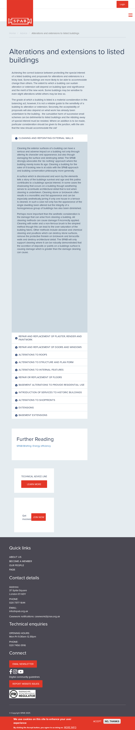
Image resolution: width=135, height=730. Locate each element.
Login (122, 4)
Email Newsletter (23, 664)
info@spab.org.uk (18, 611)
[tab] (49, 138)
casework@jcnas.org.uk (47, 616)
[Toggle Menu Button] (130, 15)
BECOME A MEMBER (20, 561)
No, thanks (112, 721)
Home (12, 33)
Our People (16, 565)
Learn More (34, 484)
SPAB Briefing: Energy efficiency (34, 446)
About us (15, 557)
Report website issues (26, 683)
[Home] (20, 13)
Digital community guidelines (24, 677)
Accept (97, 721)
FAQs (12, 569)
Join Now (38, 517)
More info (70, 727)
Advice (23, 33)
